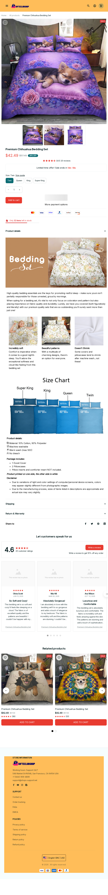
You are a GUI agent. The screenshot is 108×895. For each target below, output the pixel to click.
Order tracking (19, 802)
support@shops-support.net (25, 780)
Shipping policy (19, 834)
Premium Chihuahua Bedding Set (18, 627)
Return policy (18, 839)
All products (14, 15)
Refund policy (19, 844)
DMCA (15, 812)
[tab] (47, 635)
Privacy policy (19, 824)
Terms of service (20, 829)
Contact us (17, 797)
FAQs (15, 807)
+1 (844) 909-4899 (21, 777)
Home (3, 15)
